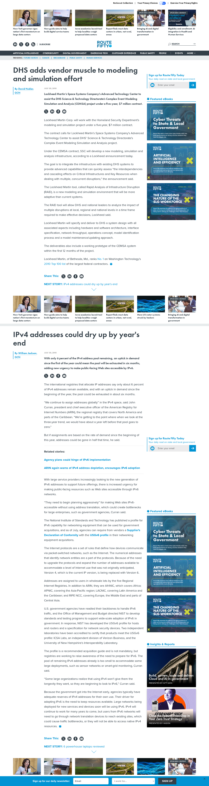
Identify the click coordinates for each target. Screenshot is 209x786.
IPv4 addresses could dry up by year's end (90, 284)
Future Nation (31, 58)
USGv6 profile (99, 535)
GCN (17, 92)
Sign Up (167, 781)
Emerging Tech (99, 53)
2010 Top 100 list (55, 264)
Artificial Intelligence (26, 53)
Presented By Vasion (159, 723)
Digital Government (74, 53)
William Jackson (27, 353)
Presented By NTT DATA (160, 683)
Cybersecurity (51, 53)
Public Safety (147, 53)
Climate (45, 58)
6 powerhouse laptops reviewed (84, 746)
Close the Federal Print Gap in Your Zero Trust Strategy (169, 717)
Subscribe (44, 44)
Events (179, 53)
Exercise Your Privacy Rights (184, 3)
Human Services (94, 58)
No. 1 (100, 259)
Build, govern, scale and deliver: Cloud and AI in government (171, 677)
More (190, 53)
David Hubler (25, 89)
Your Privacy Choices (147, 3)
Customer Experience (124, 53)
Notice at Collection (123, 3)
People (162, 53)
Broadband (59, 58)
